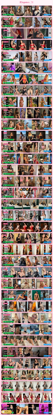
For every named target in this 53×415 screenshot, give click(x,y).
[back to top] (50, 412)
